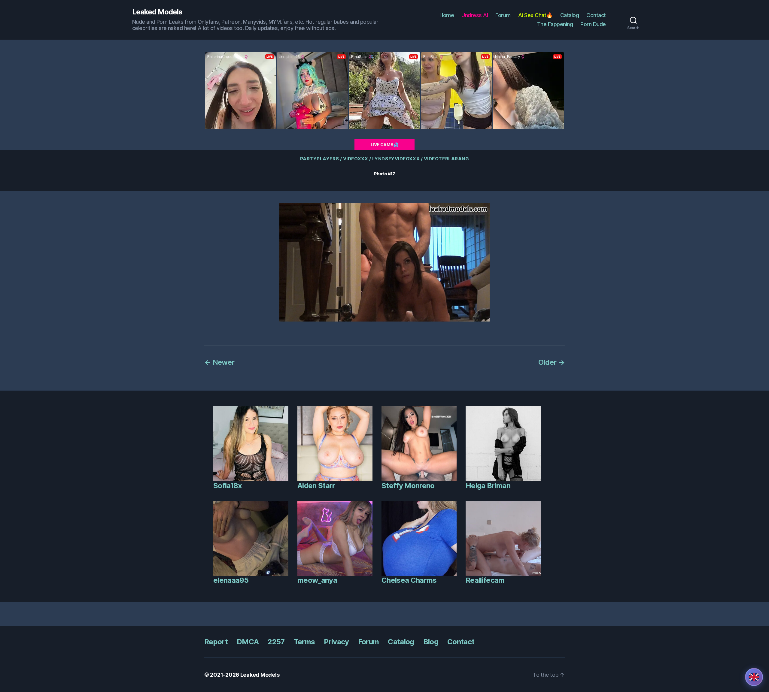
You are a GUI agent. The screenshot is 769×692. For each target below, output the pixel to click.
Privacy (336, 641)
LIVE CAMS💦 (384, 144)
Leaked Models (157, 12)
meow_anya (317, 580)
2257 (276, 641)
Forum (503, 15)
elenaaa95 (230, 580)
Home (446, 15)
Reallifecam (485, 580)
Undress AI (474, 15)
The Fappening (555, 24)
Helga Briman (488, 485)
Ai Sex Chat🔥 (535, 15)
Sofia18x (227, 485)
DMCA (248, 641)
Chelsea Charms (409, 580)
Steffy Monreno (408, 485)
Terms (304, 641)
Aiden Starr (316, 485)
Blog (430, 641)
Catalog (569, 15)
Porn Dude (593, 24)
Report (216, 641)
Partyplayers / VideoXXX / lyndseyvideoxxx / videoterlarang (384, 159)
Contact (596, 15)
